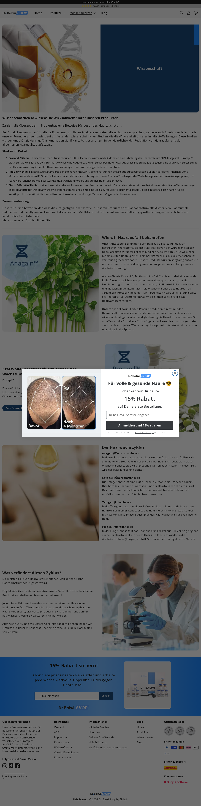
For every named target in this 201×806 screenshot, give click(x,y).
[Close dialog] (175, 373)
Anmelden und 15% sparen (139, 425)
